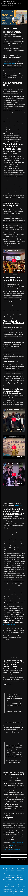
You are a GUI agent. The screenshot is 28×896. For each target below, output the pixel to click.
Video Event (22, 886)
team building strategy (19, 884)
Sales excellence (9, 881)
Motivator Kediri (21, 859)
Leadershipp (19, 875)
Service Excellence (8, 883)
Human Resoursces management (11, 873)
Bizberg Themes (14, 893)
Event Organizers (6, 872)
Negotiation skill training (9, 877)
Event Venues (15, 872)
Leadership (22, 873)
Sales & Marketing (21, 879)
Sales (14, 879)
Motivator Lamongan (7, 855)
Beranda (22, 868)
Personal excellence (7, 879)
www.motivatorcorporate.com (9, 63)
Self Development (18, 881)
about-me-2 (11, 868)
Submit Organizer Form (19, 883)
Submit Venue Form (9, 884)
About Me (5, 868)
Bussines (6, 870)
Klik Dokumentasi (18, 505)
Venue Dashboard (13, 886)
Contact (12, 870)
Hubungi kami (23, 872)
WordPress (15, 891)
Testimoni (6, 886)
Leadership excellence (10, 875)
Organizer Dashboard (20, 877)
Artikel (17, 868)
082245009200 (13, 845)
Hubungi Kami (9, 624)
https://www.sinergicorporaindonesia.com (11, 849)
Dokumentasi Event (20, 870)
